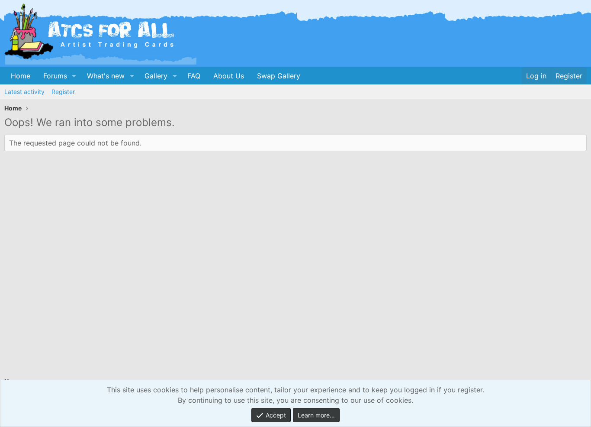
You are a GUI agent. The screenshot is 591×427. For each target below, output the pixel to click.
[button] (74, 75)
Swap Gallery (278, 75)
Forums (55, 75)
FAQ (193, 75)
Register (63, 91)
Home (20, 75)
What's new (106, 75)
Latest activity (24, 91)
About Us (228, 75)
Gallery (156, 75)
